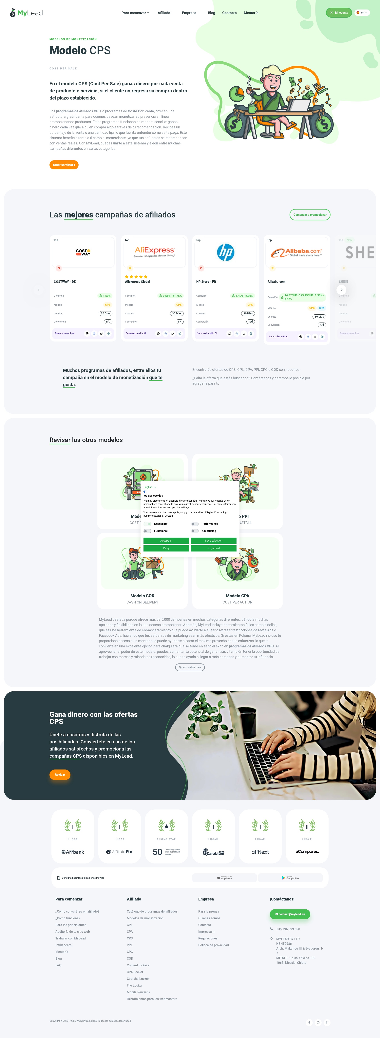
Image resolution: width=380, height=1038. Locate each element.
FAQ (58, 965)
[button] (362, 12)
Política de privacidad (213, 945)
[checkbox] (147, 524)
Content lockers (138, 965)
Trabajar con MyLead (70, 938)
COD (130, 958)
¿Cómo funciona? (67, 918)
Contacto (229, 13)
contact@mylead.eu (292, 914)
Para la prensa (208, 911)
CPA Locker (135, 972)
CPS (130, 938)
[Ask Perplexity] (108, 333)
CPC (130, 952)
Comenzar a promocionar (310, 214)
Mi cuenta (341, 12)
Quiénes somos (209, 918)
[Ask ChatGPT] (87, 333)
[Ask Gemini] (94, 333)
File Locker (134, 985)
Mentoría (251, 13)
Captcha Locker (138, 979)
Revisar (60, 774)
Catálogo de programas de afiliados (152, 911)
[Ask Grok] (101, 333)
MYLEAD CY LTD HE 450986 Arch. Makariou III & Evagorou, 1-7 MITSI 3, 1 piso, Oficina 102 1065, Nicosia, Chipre (299, 951)
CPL (130, 925)
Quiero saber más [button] (190, 667)
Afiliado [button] (164, 13)
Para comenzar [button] (134, 13)
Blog (211, 13)
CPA (130, 932)
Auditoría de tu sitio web (72, 932)
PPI (129, 945)
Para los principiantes (70, 925)
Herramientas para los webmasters (152, 999)
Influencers (63, 945)
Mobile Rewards (138, 992)
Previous (39, 290)
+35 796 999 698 (288, 929)
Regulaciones (208, 938)
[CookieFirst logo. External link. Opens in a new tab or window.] (144, 491)
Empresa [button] (189, 13)
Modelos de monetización (73, 39)
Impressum (206, 932)
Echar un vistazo (64, 165)
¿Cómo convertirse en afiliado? (77, 911)
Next (341, 290)
